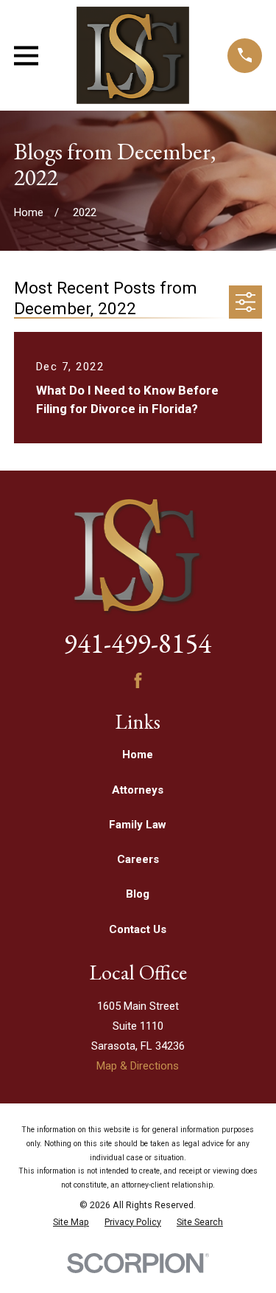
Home (137, 754)
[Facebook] (138, 680)
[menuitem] (71, 1222)
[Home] (133, 55)
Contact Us (137, 929)
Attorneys (137, 790)
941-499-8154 (137, 643)
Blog (137, 894)
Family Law (137, 824)
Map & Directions (137, 1065)
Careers (138, 859)
